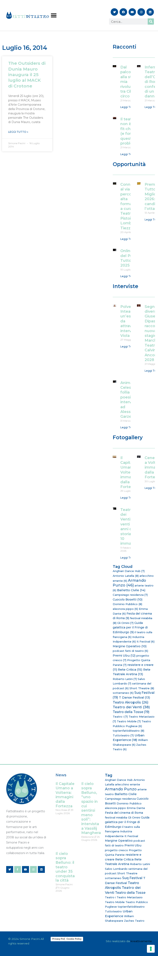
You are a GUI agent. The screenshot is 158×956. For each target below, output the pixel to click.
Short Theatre (141, 688)
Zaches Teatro (134, 920)
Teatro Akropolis (130, 702)
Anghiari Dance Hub (129, 571)
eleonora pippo (125, 608)
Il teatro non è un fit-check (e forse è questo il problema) (130, 131)
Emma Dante (136, 808)
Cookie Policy (73, 938)
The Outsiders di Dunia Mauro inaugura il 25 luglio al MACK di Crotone (26, 74)
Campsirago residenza (130, 594)
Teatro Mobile (129, 721)
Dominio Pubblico (127, 604)
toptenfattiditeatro (128, 730)
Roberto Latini (125, 679)
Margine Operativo (129, 646)
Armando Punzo (129, 583)
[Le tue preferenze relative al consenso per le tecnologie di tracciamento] (151, 949)
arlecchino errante (127, 784)
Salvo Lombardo (116, 868)
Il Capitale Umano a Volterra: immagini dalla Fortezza (129, 472)
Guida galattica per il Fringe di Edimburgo (130, 627)
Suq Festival (132, 878)
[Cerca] (151, 21)
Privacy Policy (59, 938)
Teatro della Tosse (131, 712)
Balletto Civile (131, 590)
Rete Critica (130, 669)
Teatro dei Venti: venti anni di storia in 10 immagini (129, 526)
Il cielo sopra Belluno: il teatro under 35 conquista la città (65, 867)
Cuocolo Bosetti (127, 599)
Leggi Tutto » (18, 131)
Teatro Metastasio (130, 897)
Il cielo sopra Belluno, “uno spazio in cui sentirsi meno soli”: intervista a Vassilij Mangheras (92, 808)
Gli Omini (125, 623)
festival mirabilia (116, 817)
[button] (53, 15)
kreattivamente (141, 941)
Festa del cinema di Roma (124, 812)
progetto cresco (116, 850)
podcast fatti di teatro (130, 650)
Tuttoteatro (123, 735)
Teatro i (120, 716)
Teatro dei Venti (131, 707)
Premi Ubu (124, 655)
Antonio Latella (126, 575)
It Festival (146, 641)
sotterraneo (123, 692)
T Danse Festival (134, 697)
